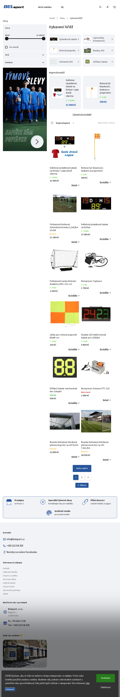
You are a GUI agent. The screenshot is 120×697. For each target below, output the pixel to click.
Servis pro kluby (9, 579)
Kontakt (6, 568)
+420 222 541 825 (15, 546)
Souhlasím (105, 678)
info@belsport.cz (16, 539)
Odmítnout (106, 687)
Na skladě (26, 47)
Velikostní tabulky (10, 572)
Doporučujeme (63, 123)
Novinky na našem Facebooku (22, 552)
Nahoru (83, 485)
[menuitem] (46, 7)
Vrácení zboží (8, 586)
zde (88, 683)
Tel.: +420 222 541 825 (19, 625)
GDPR (5, 594)
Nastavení (10, 689)
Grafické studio (9, 583)
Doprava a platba (10, 575)
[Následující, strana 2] (82, 477)
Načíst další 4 (82, 468)
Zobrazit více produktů (82, 114)
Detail (74, 185)
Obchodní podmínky (11, 590)
